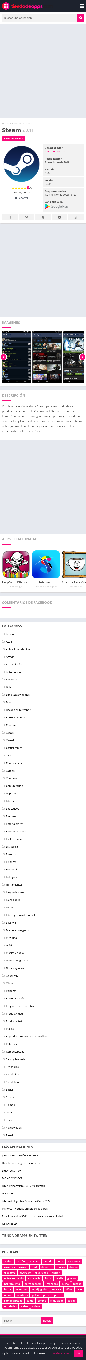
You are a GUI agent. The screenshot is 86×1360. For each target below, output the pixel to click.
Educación (12, 801)
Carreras (11, 725)
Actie (9, 641)
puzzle (58, 1295)
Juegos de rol (13, 900)
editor (56, 1272)
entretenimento (14, 1278)
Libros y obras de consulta (21, 915)
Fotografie (12, 877)
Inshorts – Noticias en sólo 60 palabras (25, 1208)
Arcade (10, 657)
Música (10, 945)
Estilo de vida (14, 839)
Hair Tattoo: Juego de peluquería (21, 1163)
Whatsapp (76, 217)
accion (8, 1261)
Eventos (11, 854)
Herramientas (14, 884)
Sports (10, 1097)
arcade (48, 1261)
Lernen (10, 907)
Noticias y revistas (16, 968)
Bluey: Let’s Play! (11, 1170)
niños (68, 1289)
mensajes (21, 1289)
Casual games (14, 748)
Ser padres (12, 1067)
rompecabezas (13, 1300)
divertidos (41, 1272)
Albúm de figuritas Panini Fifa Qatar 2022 (26, 1201)
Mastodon (8, 1193)
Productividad (14, 1013)
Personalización (15, 998)
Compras (11, 778)
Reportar (22, 198)
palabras (22, 1295)
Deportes (11, 793)
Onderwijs (12, 975)
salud (30, 1300)
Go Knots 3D (9, 1223)
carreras (9, 1267)
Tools (9, 1112)
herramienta (12, 1284)
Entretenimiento (22, 123)
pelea (35, 1295)
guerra (71, 1278)
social (71, 1300)
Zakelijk (10, 1135)
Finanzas (11, 862)
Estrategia (12, 846)
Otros (9, 983)
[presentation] (3, 357)
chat (34, 1267)
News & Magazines (17, 960)
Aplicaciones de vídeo (18, 649)
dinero (61, 1267)
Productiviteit (14, 1021)
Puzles (10, 1029)
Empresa (11, 816)
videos (36, 1306)
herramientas (32, 1284)
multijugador (39, 1289)
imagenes (52, 1284)
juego (65, 1284)
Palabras (11, 991)
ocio (79, 1289)
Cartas (10, 732)
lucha (7, 1289)
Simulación (12, 1074)
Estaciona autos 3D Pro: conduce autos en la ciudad (32, 1216)
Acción (10, 634)
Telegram (59, 217)
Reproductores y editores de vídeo (26, 1036)
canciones (74, 1261)
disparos (9, 1272)
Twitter (26, 217)
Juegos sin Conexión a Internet (20, 1155)
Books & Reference (17, 717)
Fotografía (12, 869)
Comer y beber (15, 763)
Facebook (10, 217)
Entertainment (14, 824)
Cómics (10, 770)
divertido (25, 1272)
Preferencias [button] (60, 1353)
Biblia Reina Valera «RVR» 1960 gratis (23, 1186)
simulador (56, 1300)
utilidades (10, 1306)
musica (56, 1289)
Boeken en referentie (18, 710)
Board (9, 702)
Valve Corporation (55, 151)
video (24, 1306)
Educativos (12, 808)
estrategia (34, 1278)
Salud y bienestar (16, 1059)
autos (60, 1261)
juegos (77, 1284)
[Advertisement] (43, 71)
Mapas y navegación (18, 930)
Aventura (11, 679)
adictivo (34, 1261)
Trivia (9, 1120)
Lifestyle (11, 922)
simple (42, 1300)
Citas (9, 755)
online (8, 1295)
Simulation (12, 1082)
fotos (48, 1278)
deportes (46, 1267)
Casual (10, 740)
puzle (46, 1295)
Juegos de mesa (15, 892)
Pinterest (43, 217)
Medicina (11, 938)
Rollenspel (12, 1044)
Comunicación (14, 786)
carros (23, 1267)
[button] (80, 18)
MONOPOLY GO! (12, 1178)
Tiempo (10, 1105)
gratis (59, 1278)
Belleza (10, 687)
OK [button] (78, 1353)
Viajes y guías (14, 1127)
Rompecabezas (15, 1051)
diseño (73, 1267)
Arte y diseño (14, 664)
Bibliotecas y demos (18, 694)
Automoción (13, 672)
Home (5, 123)
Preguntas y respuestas (20, 1006)
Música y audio (15, 953)
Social (9, 1089)
